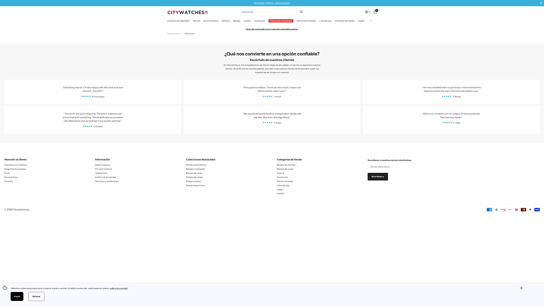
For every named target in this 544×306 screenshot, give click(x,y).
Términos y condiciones (107, 181)
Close (541, 3)
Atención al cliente (15, 159)
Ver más (371, 21)
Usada (280, 189)
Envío (7, 173)
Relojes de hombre (286, 164)
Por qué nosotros (103, 169)
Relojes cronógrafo (195, 169)
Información (102, 159)
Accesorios (259, 20)
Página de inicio (174, 33)
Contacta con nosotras (15, 164)
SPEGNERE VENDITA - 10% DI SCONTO (272, 3)
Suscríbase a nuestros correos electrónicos (389, 160)
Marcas (196, 20)
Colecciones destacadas (200, 159)
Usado (361, 20)
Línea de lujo (325, 20)
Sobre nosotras (102, 164)
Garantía (8, 181)
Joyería (247, 20)
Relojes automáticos (196, 164)
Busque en (301, 11)
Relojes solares (193, 181)
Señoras (226, 20)
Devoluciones (11, 177)
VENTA (280, 193)
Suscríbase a (378, 176)
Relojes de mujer (285, 169)
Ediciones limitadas (306, 20)
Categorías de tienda (289, 159)
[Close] (530, 288)
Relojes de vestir (194, 173)
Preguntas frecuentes (15, 169)
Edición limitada (285, 181)
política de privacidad (105, 177)
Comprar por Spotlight (178, 20)
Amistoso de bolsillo (345, 20)
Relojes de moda (194, 177)
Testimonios (101, 173)
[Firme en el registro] (367, 12)
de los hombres (211, 20)
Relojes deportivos (195, 185)
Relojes (236, 20)
